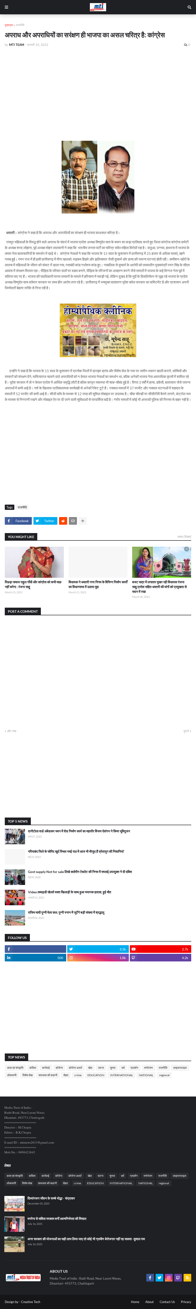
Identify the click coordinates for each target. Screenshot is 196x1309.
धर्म (123, 1067)
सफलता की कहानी (47, 1075)
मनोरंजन (148, 1067)
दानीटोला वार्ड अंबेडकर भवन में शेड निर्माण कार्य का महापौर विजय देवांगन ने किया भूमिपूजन (79, 831)
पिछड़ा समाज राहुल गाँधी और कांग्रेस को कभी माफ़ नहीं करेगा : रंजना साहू (33, 584)
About (149, 1302)
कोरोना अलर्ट (75, 1067)
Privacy (186, 1302)
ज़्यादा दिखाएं (184, 537)
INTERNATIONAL (121, 1075)
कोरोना (59, 1067)
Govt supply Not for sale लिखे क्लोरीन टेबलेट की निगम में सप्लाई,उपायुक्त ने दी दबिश (80, 872)
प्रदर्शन (134, 1067)
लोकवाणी (11, 1075)
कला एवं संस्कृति (15, 1067)
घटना (101, 1067)
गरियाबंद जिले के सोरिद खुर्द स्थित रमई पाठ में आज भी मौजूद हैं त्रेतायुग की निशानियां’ (76, 851)
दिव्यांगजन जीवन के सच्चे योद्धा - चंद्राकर (51, 1198)
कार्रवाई (46, 1067)
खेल (90, 1067)
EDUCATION (95, 1075)
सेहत (65, 1075)
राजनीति (20, 25)
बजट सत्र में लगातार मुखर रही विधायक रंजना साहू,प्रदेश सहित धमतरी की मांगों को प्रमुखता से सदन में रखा (159, 586)
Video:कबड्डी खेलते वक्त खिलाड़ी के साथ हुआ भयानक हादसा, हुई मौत (69, 892)
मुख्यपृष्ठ (9, 25)
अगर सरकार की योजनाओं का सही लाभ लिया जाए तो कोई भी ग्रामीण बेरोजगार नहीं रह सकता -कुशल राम (86, 1239)
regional (164, 1075)
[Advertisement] (98, 86)
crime (78, 1075)
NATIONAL (146, 1075)
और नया (11, 731)
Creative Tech (30, 1302)
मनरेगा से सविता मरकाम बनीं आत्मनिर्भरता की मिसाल (56, 1218)
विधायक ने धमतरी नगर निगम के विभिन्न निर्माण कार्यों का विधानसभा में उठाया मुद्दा (98, 584)
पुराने (186, 731)
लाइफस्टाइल (180, 1067)
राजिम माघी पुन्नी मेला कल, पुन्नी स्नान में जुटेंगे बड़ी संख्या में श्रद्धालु (66, 912)
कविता (32, 1067)
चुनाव (112, 1067)
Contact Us (167, 1302)
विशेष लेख (27, 1075)
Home (135, 1302)
